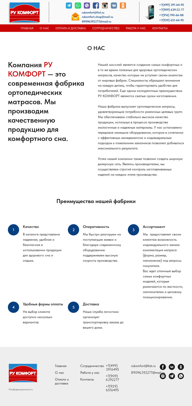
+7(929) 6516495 (112, 388)
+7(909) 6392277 (112, 378)
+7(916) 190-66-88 (171, 15)
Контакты (160, 28)
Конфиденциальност (20, 389)
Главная (27, 28)
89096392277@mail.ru (96, 21)
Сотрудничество (105, 28)
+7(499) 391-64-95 (171, 5)
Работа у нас (136, 28)
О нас (44, 28)
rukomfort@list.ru (93, 12)
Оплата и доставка (71, 28)
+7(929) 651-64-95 (171, 20)
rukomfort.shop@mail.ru (97, 17)
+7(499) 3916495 (112, 367)
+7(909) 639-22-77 (171, 9)
